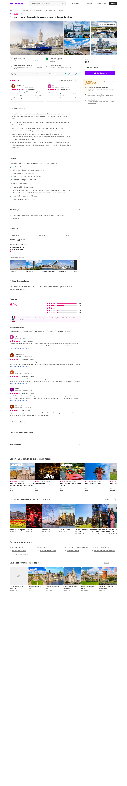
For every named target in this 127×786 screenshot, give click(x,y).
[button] (37, 38)
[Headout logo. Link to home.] (17, 3)
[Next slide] (79, 80)
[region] (24, 471)
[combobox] (47, 3)
